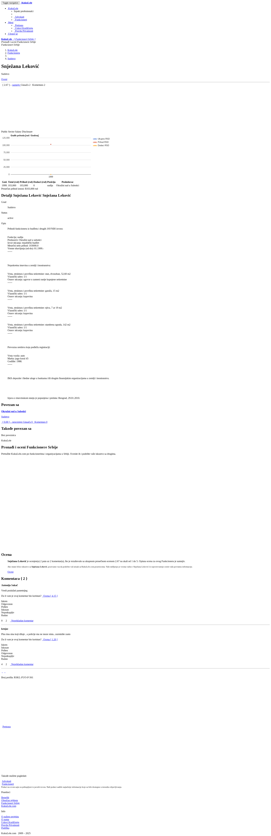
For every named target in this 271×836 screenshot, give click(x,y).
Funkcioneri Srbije (10, 803)
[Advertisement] (95, 108)
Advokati (19, 17)
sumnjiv (16, 85)
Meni (10, 22)
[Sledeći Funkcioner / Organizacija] (4, 671)
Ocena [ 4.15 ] (50, 596)
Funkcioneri (20, 19)
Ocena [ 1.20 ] (50, 639)
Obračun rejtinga (9, 800)
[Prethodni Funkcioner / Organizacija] (2, 671)
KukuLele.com (8, 806)
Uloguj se (13, 33)
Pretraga (18, 25)
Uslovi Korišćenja (23, 28)
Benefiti (5, 797)
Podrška (5, 828)
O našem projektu (10, 816)
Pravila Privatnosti (23, 31)
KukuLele (13, 8)
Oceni (4, 79)
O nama (5, 819)
